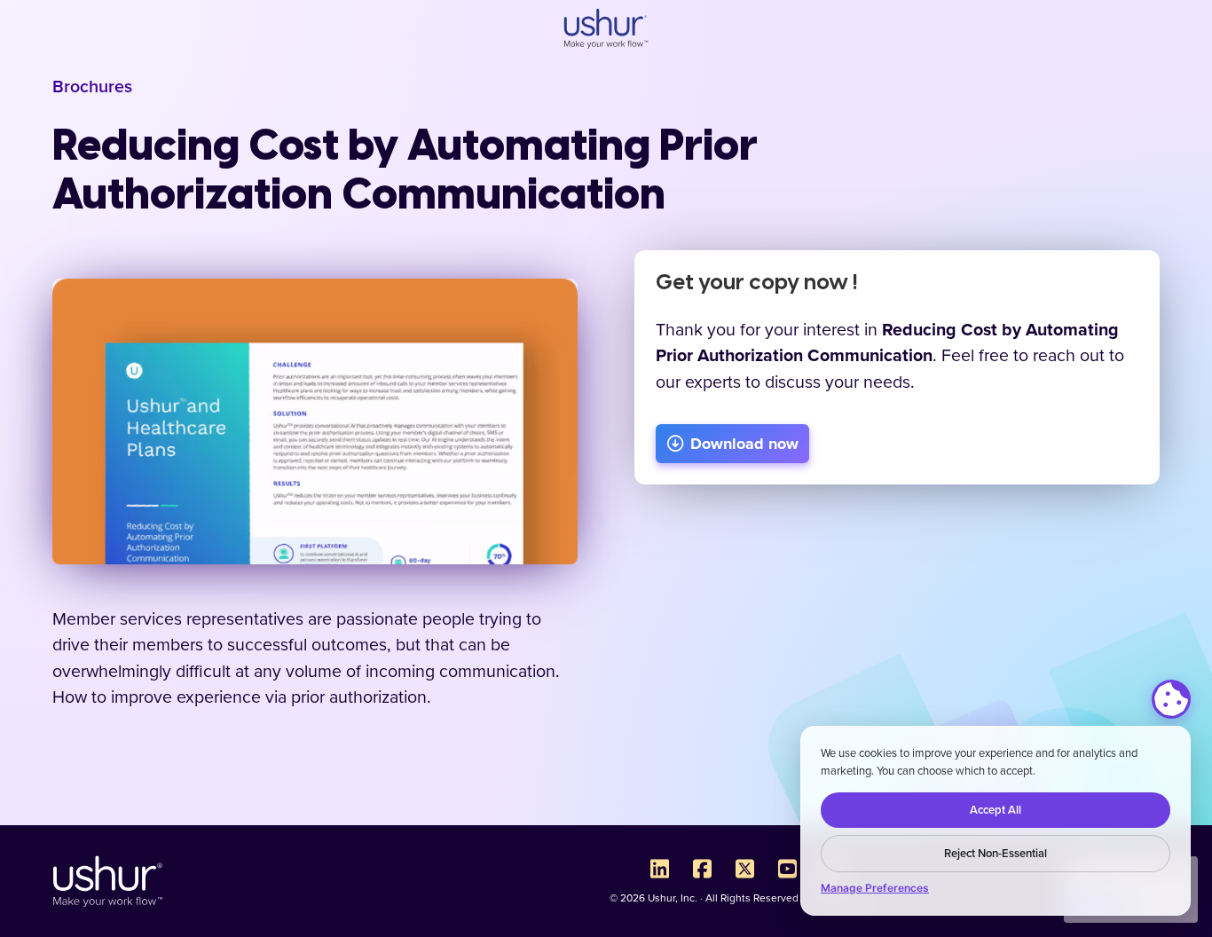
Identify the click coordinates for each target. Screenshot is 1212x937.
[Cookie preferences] (1171, 699)
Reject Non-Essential (995, 853)
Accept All (995, 810)
